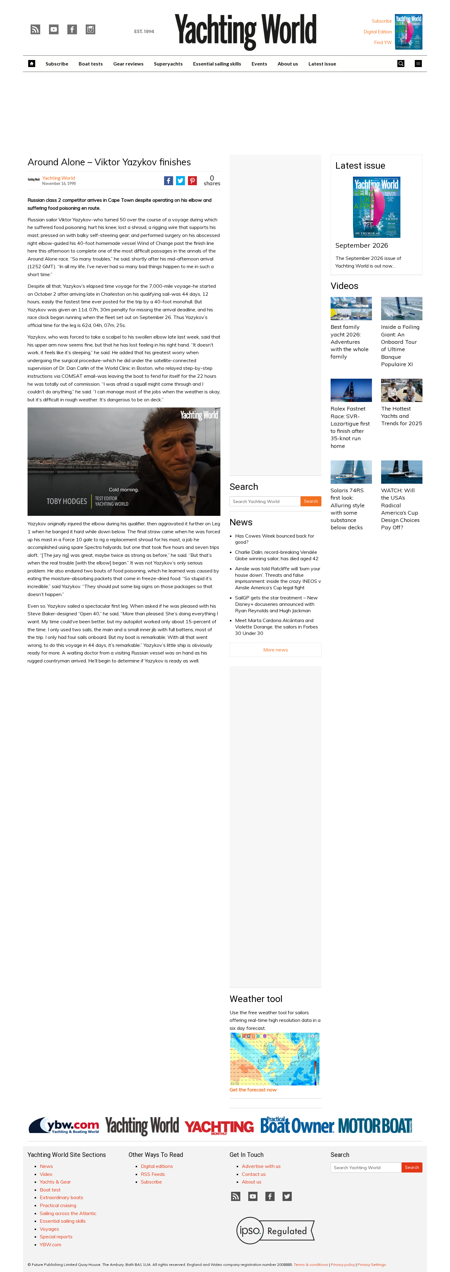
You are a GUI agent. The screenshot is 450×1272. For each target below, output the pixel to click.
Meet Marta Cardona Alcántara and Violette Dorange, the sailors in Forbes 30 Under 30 (276, 626)
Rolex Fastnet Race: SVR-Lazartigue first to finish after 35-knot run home (350, 427)
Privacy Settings (372, 1264)
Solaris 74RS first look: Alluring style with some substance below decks (348, 509)
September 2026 (362, 245)
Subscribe (382, 21)
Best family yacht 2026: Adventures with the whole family (350, 341)
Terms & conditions (311, 1264)
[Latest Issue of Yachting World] (408, 32)
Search (311, 501)
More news (275, 650)
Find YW (383, 42)
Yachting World (58, 178)
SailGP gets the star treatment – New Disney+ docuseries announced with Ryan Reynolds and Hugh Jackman (276, 604)
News (241, 522)
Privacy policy (343, 1264)
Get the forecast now (253, 1089)
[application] (124, 461)
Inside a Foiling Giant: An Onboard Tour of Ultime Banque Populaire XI (400, 345)
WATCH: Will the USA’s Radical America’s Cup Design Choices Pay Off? (400, 509)
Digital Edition (378, 32)
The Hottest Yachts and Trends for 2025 (401, 416)
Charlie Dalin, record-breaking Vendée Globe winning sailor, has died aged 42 (277, 555)
